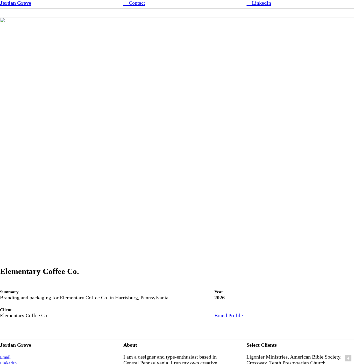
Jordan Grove (15, 3)
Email (5, 357)
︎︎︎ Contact (134, 3)
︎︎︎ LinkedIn (258, 3)
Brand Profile (228, 315)
